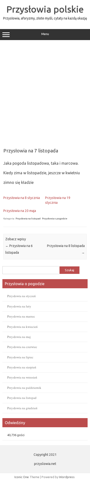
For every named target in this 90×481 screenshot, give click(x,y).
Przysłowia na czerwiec (22, 347)
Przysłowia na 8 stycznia (21, 198)
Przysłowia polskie (45, 9)
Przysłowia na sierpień (21, 367)
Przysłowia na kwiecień (22, 327)
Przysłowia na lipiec (20, 357)
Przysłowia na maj (19, 337)
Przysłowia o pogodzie (54, 218)
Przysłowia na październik (24, 387)
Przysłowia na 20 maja (19, 211)
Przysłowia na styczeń (21, 296)
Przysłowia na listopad (28, 218)
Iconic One (21, 477)
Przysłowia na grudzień (22, 408)
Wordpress (67, 477)
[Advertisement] (45, 92)
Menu (45, 34)
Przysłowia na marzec (21, 316)
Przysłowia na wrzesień (22, 377)
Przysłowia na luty (19, 306)
